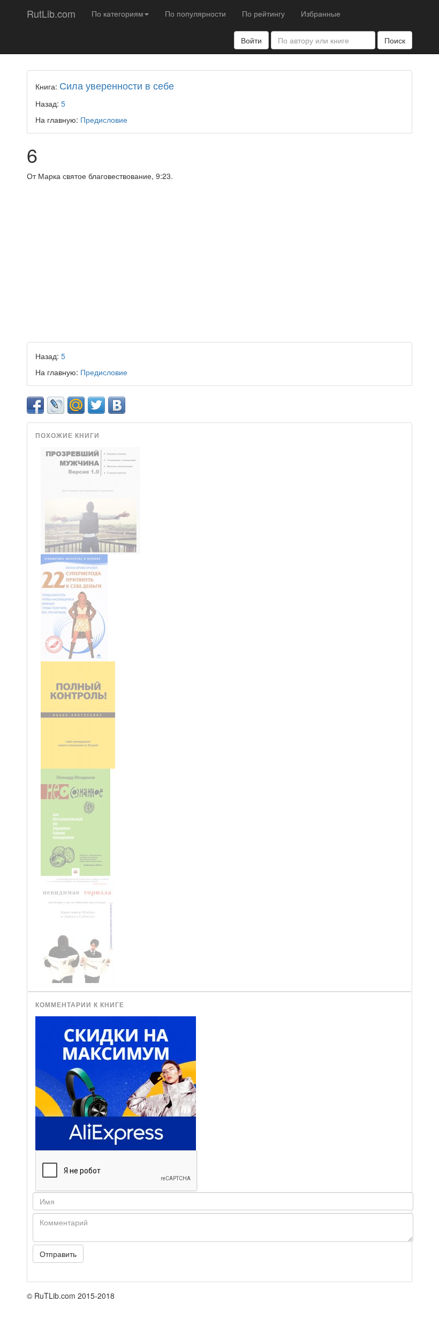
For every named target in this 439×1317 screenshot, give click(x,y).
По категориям (117, 13)
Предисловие (103, 119)
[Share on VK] (116, 405)
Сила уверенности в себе (116, 85)
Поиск (394, 40)
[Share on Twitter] (96, 405)
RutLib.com (51, 13)
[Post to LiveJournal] (55, 405)
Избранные (320, 13)
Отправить (58, 1253)
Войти (251, 40)
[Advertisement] (219, 262)
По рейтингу (263, 13)
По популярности (195, 13)
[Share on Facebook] (35, 405)
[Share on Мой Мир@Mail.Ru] (76, 405)
